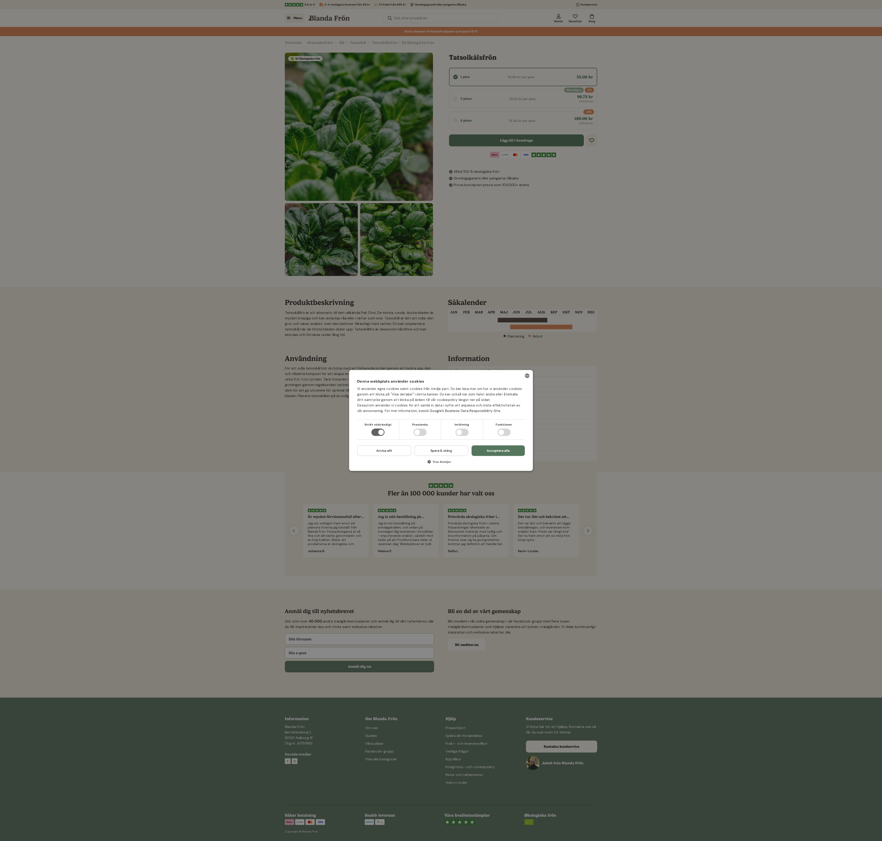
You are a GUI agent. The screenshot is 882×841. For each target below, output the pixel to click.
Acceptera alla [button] (498, 451)
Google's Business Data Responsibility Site (465, 411)
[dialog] (441, 420)
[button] (441, 464)
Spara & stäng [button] (441, 451)
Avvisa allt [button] (384, 451)
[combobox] (527, 375)
